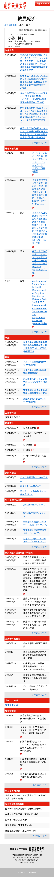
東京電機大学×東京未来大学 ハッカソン (34, 531)
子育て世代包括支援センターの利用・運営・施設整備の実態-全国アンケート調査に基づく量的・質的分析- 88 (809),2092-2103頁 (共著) (39, 192)
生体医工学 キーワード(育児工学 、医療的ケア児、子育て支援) (26, 797)
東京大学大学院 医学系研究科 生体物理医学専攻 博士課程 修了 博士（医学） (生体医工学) (35, 347)
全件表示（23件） (40, 694)
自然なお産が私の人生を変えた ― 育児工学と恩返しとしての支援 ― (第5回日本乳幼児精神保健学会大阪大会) (34, 98)
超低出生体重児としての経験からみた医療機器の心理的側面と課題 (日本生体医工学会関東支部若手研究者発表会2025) (34, 81)
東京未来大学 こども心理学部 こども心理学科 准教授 (35, 381)
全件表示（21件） (40, 331)
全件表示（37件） (40, 142)
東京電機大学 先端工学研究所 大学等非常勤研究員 (35, 392)
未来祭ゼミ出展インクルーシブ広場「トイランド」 (35, 523)
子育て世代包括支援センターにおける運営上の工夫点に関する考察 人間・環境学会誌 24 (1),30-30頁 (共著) (39, 262)
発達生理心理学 (12, 417)
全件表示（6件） (41, 835)
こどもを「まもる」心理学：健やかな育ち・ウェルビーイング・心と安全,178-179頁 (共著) (39, 162)
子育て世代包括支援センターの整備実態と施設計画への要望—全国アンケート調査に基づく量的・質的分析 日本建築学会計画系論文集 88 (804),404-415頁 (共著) (39, 227)
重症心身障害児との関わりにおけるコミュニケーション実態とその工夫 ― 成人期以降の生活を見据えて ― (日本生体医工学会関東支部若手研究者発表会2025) (34, 62)
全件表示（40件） (40, 546)
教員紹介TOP (10, 25)
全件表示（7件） (41, 785)
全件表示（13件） (40, 407)
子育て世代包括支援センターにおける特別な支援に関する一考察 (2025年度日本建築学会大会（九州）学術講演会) (34, 133)
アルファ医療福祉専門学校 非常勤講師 (34, 363)
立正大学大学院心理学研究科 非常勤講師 (34, 372)
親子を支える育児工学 (30, 485)
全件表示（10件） (40, 466)
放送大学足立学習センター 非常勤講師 (34, 400)
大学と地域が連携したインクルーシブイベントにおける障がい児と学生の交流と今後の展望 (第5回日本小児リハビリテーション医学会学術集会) (34, 115)
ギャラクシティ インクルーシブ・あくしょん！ (34, 540)
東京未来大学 (11, 705)
